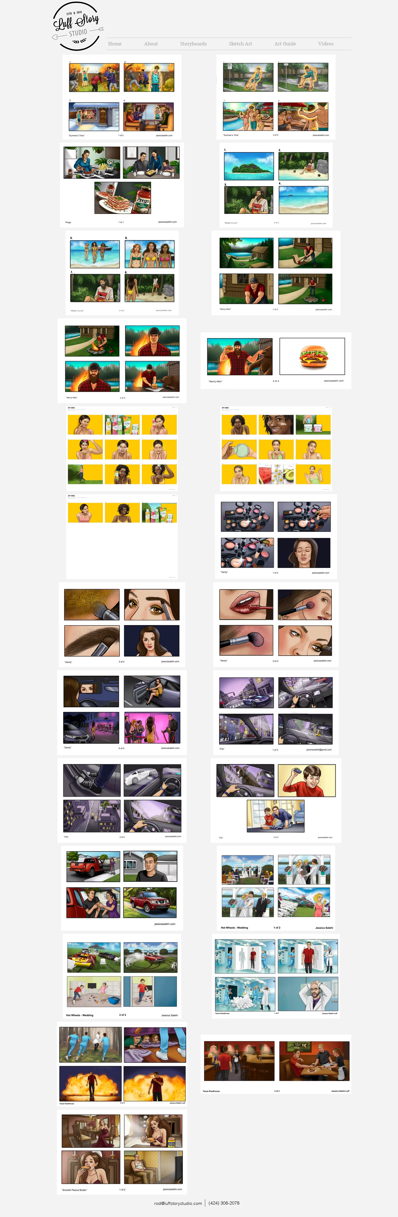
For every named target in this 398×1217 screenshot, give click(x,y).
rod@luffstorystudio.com (178, 1203)
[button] (200, 44)
